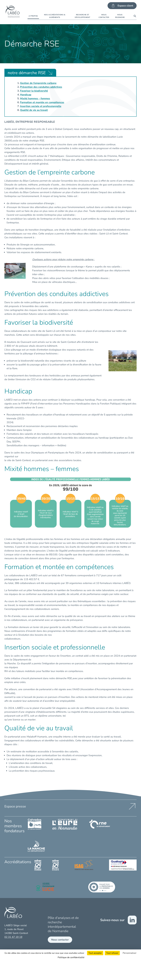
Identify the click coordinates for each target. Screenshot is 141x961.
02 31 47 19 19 (13, 937)
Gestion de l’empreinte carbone (38, 83)
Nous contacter (60, 939)
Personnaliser (129, 953)
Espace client (125, 5)
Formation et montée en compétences (42, 102)
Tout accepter (95, 953)
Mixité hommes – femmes (35, 98)
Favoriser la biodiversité (34, 90)
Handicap (25, 94)
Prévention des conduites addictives (41, 87)
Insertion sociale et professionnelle (40, 106)
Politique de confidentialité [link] (71, 957)
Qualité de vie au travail (34, 110)
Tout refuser (112, 953)
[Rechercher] (135, 16)
